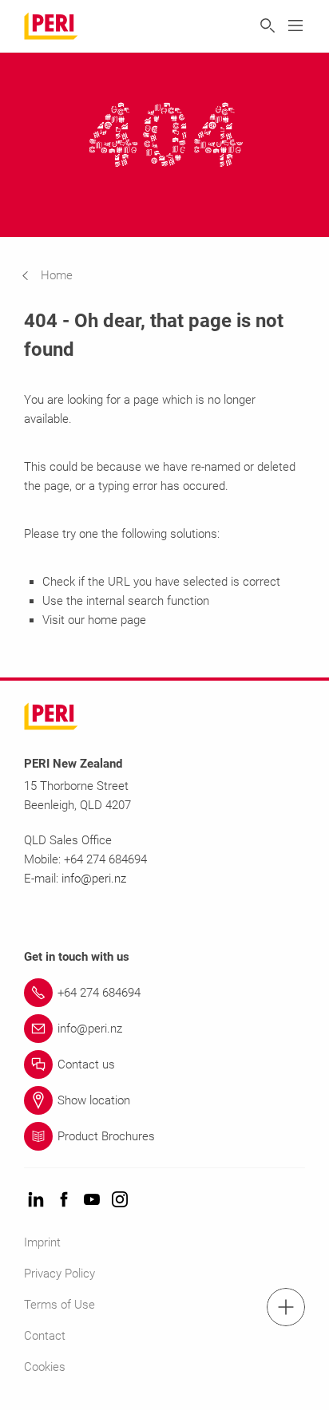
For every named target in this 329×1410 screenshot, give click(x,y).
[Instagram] (120, 1200)
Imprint (42, 1242)
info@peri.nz (93, 878)
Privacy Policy (59, 1273)
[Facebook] (64, 1200)
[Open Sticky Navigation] (286, 1307)
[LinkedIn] (36, 1200)
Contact (44, 1336)
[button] (59, 275)
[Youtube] (92, 1200)
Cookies (44, 1367)
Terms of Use (59, 1304)
